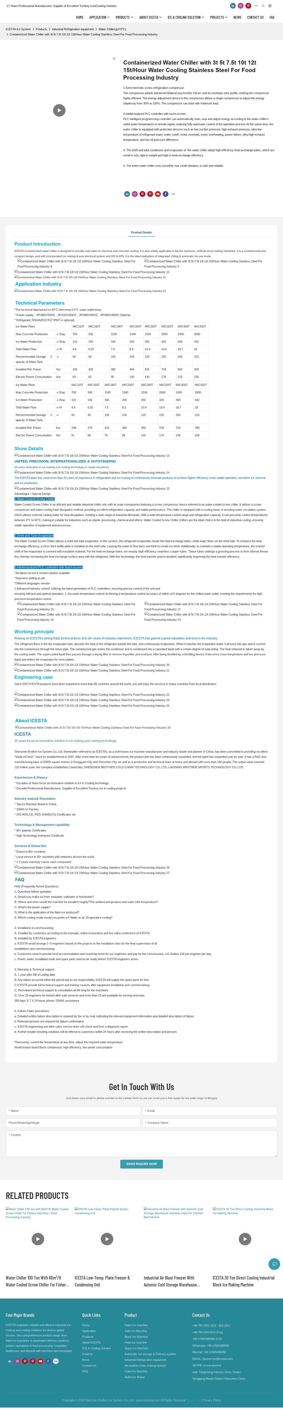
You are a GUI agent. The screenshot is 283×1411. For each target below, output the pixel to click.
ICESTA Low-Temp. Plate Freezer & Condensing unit (102, 1281)
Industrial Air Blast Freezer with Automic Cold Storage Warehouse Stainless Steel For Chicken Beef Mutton (175, 1281)
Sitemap (194, 1400)
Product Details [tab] (141, 232)
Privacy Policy (212, 1400)
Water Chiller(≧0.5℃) (112, 29)
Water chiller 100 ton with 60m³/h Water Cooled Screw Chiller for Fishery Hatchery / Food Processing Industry (37, 1281)
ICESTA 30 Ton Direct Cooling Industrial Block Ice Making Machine (244, 1281)
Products (41, 29)
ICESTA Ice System (18, 29)
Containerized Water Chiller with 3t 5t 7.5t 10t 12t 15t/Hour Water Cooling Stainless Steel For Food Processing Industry (84, 34)
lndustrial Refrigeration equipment (73, 29)
